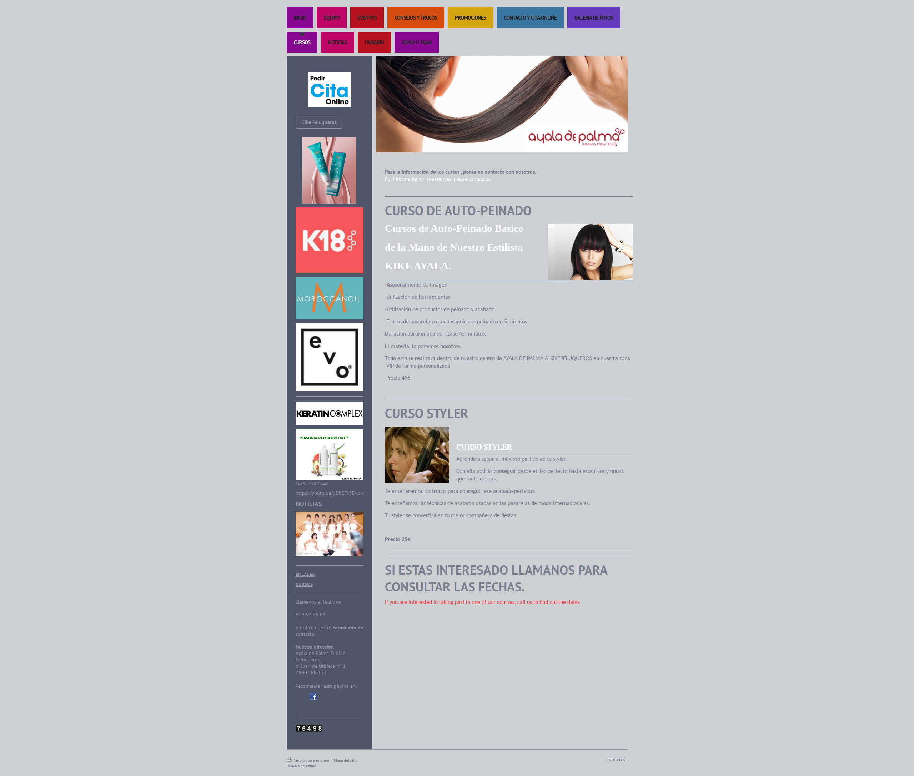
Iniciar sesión (616, 759)
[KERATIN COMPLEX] (329, 454)
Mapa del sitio (346, 760)
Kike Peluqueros (319, 122)
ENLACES (305, 574)
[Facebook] (313, 696)
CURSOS (304, 584)
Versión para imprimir (312, 760)
